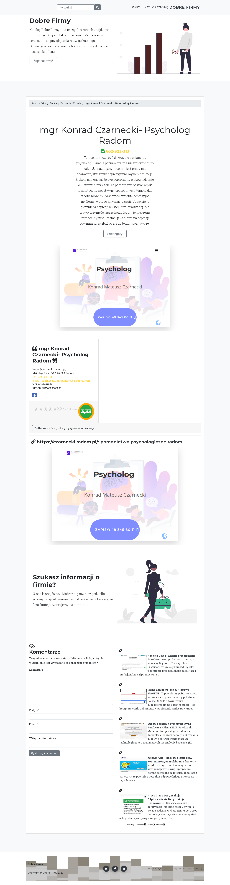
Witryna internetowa (42, 738)
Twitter (150, 824)
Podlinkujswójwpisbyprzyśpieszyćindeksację (64, 428)
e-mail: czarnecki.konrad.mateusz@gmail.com (61, 380)
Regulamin (179, 868)
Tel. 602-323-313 (42, 376)
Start (135, 7)
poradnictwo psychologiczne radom (141, 441)
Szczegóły (115, 234)
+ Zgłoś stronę (156, 7)
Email (33, 724)
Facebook (140, 824)
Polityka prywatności (158, 868)
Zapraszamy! (43, 61)
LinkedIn (159, 824)
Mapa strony (195, 868)
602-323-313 (117, 151)
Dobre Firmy (184, 7)
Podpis (34, 710)
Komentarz (36, 669)
